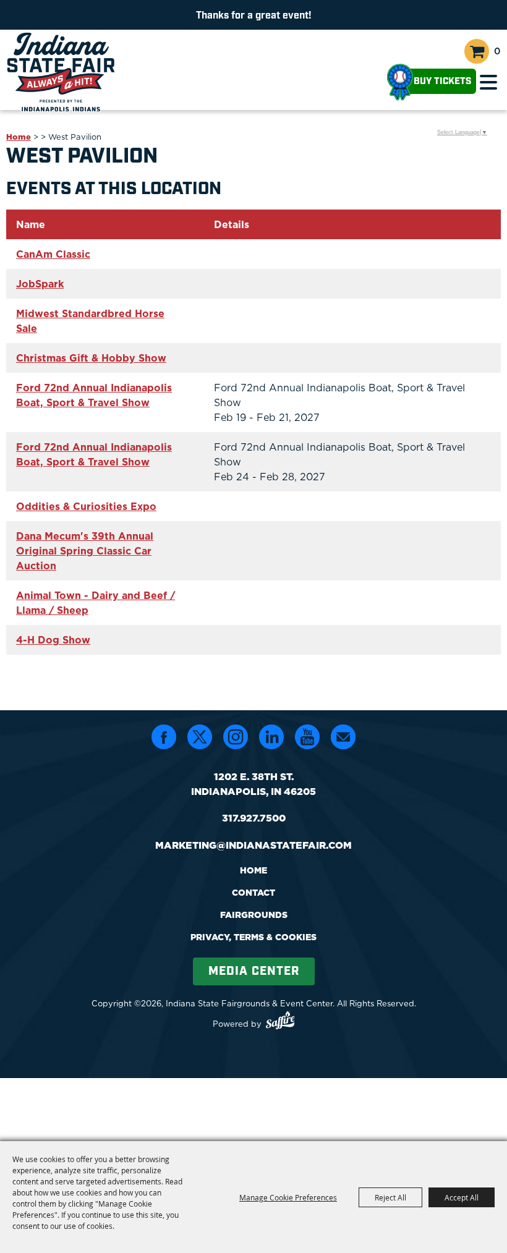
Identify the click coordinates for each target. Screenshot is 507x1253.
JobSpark (40, 284)
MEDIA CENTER (253, 971)
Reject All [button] (390, 1197)
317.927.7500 (254, 818)
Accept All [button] (462, 1197)
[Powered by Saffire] (280, 1022)
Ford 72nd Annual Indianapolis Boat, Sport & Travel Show (94, 395)
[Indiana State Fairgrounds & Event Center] (61, 72)
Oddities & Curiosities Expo (86, 506)
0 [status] (497, 51)
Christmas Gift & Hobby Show (91, 358)
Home (18, 136)
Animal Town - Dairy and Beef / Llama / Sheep (95, 602)
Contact (253, 892)
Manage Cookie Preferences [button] (288, 1197)
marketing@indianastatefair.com (253, 845)
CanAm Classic (53, 254)
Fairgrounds (254, 915)
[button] (488, 82)
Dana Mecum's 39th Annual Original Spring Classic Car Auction (84, 550)
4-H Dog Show (53, 640)
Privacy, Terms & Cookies (253, 937)
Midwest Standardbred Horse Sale (90, 321)
